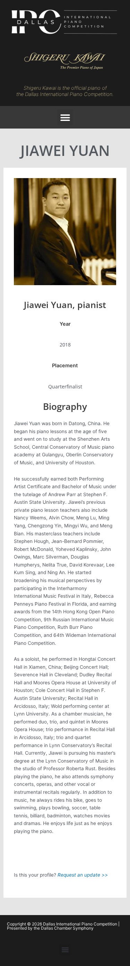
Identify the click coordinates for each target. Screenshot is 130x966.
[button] (65, 117)
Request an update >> (83, 875)
